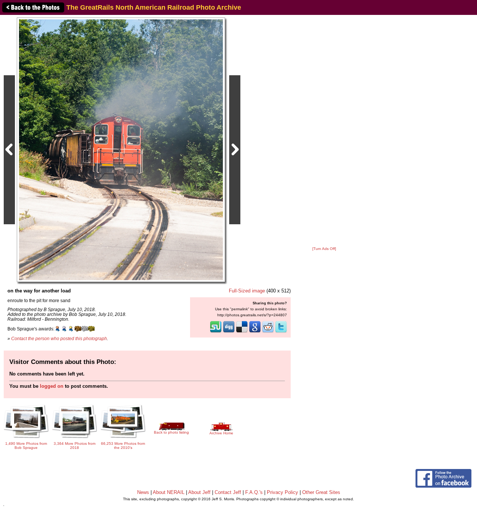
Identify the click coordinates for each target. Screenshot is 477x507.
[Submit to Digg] (229, 332)
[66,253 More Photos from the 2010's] (123, 436)
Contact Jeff (228, 492)
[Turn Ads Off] (324, 249)
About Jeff (199, 492)
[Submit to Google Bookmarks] (255, 332)
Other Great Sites (321, 492)
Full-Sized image (247, 291)
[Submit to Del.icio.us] (242, 332)
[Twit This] (281, 332)
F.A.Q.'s (254, 492)
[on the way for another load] (121, 150)
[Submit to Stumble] (216, 332)
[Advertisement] (324, 131)
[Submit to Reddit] (268, 332)
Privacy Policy (282, 492)
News (143, 492)
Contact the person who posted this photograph (59, 338)
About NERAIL (168, 492)
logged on (51, 386)
